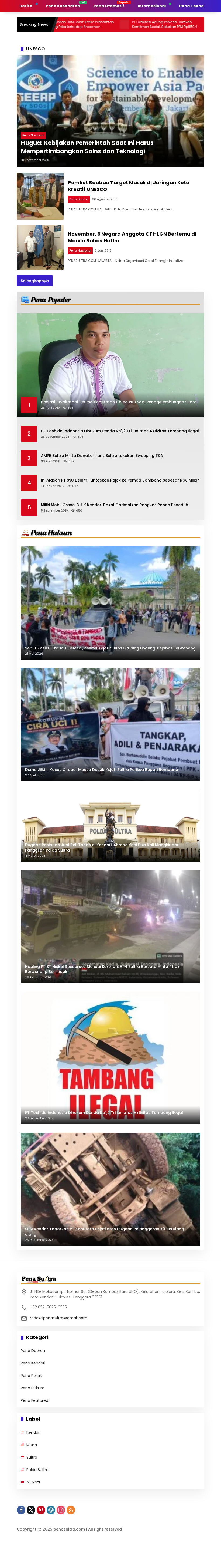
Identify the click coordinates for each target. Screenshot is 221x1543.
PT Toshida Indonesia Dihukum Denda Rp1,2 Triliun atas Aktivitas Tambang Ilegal (120, 431)
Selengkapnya (35, 280)
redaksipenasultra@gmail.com (58, 1318)
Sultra (31, 1457)
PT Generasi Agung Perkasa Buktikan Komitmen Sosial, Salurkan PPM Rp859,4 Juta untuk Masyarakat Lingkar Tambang (122, 24)
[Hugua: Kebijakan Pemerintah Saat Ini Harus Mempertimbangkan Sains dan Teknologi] (110, 111)
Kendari (33, 1432)
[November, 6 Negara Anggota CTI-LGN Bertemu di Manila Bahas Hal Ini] (40, 247)
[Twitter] (31, 1510)
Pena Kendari (33, 1363)
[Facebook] (21, 1510)
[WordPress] (51, 1510)
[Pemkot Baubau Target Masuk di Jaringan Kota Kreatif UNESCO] (40, 196)
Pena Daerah (79, 199)
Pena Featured (34, 1400)
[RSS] (71, 1510)
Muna (31, 1445)
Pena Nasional (33, 135)
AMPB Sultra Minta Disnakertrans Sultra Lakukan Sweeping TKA (102, 455)
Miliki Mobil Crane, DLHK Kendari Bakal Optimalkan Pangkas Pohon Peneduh (114, 504)
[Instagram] (61, 1510)
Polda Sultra (37, 1469)
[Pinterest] (41, 1510)
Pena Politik (31, 1375)
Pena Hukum (32, 1388)
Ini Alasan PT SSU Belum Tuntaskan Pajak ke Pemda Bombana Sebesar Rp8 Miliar (120, 480)
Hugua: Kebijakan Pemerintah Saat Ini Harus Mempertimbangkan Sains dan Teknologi (87, 147)
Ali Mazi (33, 1482)
